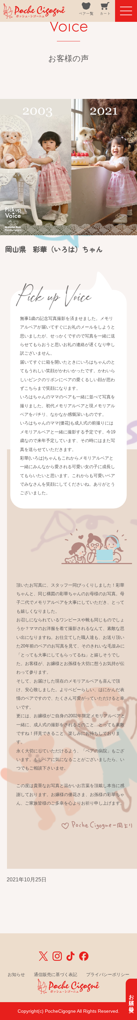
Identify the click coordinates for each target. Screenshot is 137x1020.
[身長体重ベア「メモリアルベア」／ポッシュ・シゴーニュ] (34, 14)
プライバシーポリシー (107, 974)
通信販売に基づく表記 (55, 974)
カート (105, 13)
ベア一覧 (86, 13)
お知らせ (16, 974)
